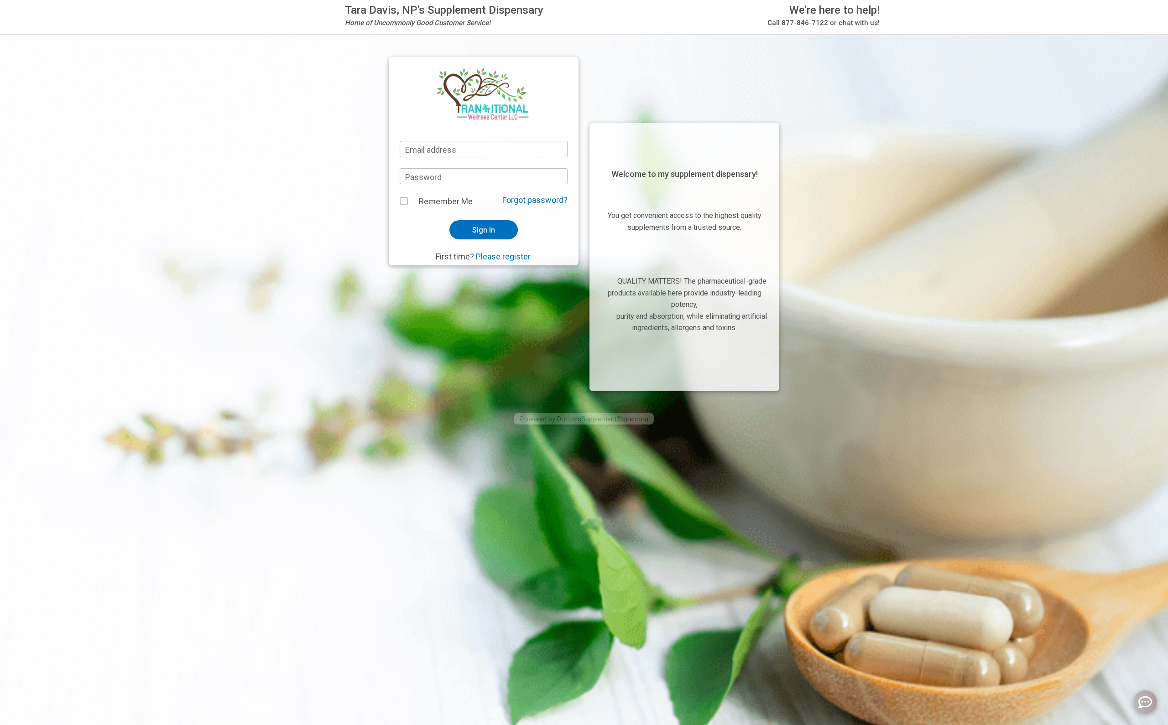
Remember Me (445, 201)
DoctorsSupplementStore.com (602, 419)
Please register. (504, 256)
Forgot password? (535, 200)
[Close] (700, 27)
